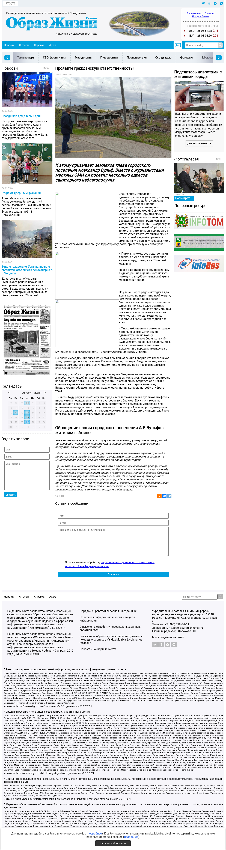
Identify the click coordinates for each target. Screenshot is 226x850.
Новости (9, 45)
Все (46, 68)
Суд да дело (163, 57)
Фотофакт (186, 57)
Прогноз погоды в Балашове (200, 13)
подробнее (95, 833)
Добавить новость (199, 143)
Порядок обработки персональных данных (108, 611)
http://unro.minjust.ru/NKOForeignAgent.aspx (42, 773)
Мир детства (83, 57)
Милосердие (210, 57)
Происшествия (137, 57)
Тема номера (25, 57)
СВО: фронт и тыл (54, 57)
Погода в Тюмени (200, 16)
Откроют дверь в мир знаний (21, 193)
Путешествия (109, 57)
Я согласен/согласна (113, 843)
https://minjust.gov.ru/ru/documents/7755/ (41, 706)
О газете (24, 45)
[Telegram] (169, 496)
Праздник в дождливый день (21, 116)
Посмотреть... (184, 198)
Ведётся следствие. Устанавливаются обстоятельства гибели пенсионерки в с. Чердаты (27, 270)
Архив (52, 45)
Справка (39, 45)
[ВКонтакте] (164, 496)
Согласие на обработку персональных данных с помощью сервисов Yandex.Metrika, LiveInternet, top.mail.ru (111, 640)
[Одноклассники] (159, 496)
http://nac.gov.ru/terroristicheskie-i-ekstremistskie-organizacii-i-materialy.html (60, 799)
